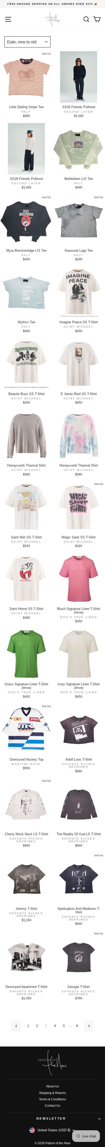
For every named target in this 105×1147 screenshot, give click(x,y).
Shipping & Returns (52, 1093)
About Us (52, 1086)
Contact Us (52, 1105)
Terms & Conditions (52, 1099)
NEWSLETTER (51, 1118)
